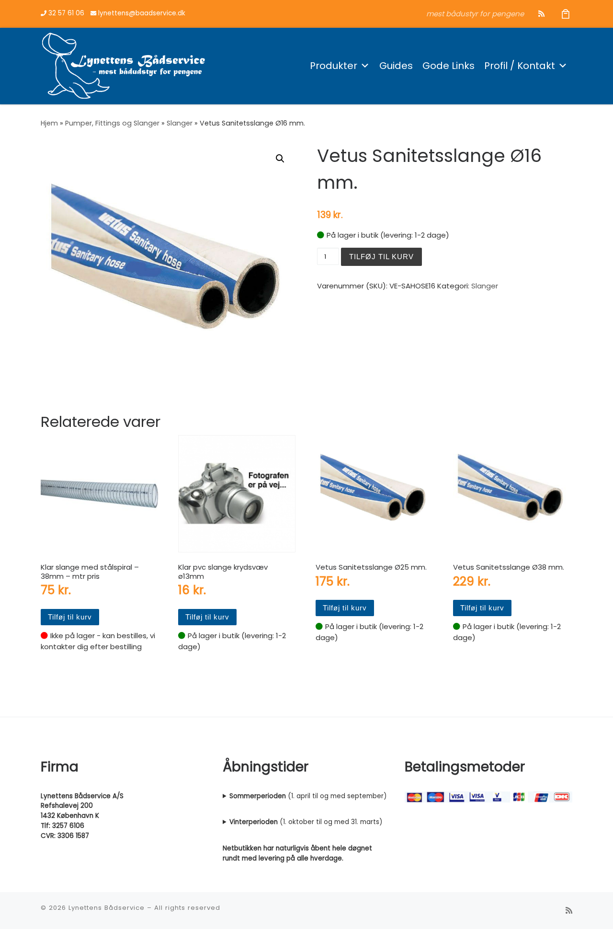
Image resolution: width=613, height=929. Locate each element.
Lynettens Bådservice (106, 907)
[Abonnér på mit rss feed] (541, 13)
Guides (396, 65)
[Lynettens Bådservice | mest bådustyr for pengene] (123, 64)
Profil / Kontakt (519, 65)
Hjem (49, 123)
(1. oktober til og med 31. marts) (305, 821)
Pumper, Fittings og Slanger (112, 123)
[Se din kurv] (565, 13)
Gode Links (448, 65)
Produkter (333, 65)
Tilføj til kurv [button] (70, 617)
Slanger (180, 123)
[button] (280, 158)
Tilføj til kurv (381, 256)
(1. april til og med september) (307, 796)
